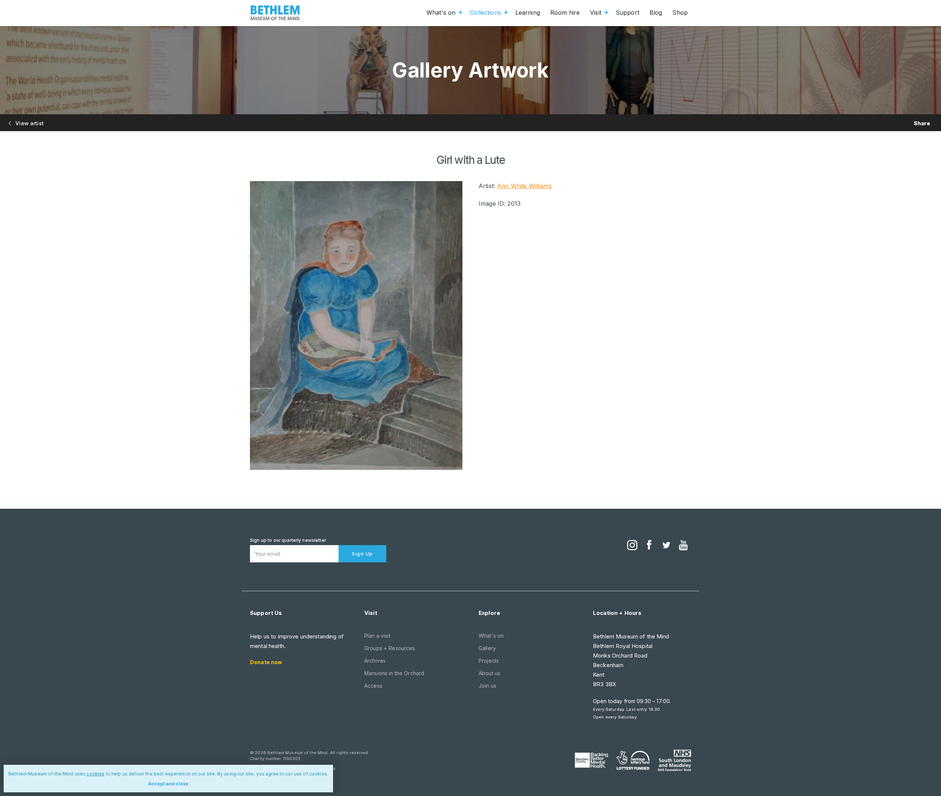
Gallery (487, 648)
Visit (595, 12)
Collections (485, 12)
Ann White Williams (524, 186)
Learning (527, 12)
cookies (95, 774)
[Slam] (674, 760)
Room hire (565, 12)
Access (373, 685)
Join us (487, 685)
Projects (489, 661)
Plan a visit (377, 636)
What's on (440, 12)
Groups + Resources (389, 648)
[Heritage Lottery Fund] (633, 760)
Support (627, 12)
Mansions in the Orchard (394, 673)
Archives (375, 661)
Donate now (266, 662)
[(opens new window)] (632, 546)
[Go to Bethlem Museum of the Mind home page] (275, 13)
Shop (680, 12)
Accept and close (168, 783)
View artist (29, 123)
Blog (656, 12)
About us (489, 673)
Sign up (362, 554)
